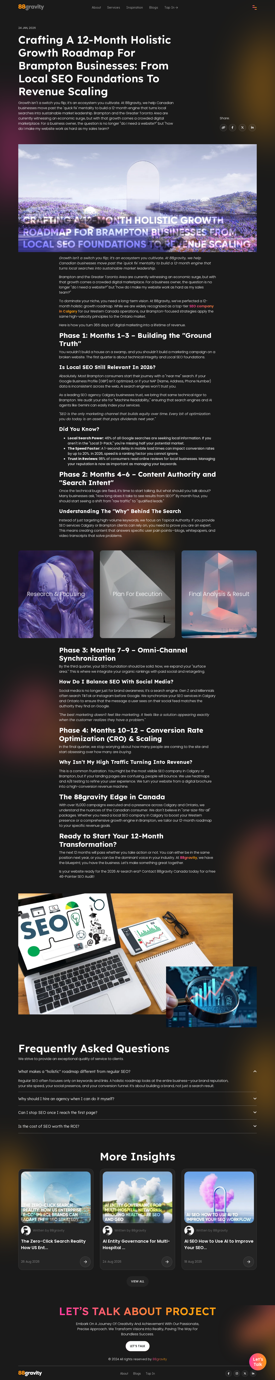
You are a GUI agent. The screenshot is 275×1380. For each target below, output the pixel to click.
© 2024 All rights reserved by (137, 1359)
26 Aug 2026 (30, 1261)
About (96, 7)
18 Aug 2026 (193, 1261)
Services (113, 7)
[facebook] (228, 1373)
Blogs (153, 7)
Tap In (169, 7)
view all (137, 1281)
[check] (254, 7)
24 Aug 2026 (112, 1261)
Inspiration (134, 7)
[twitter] (245, 1373)
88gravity (160, 1359)
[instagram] (237, 1373)
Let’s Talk (137, 1346)
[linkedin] (253, 1373)
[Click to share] (232, 127)
